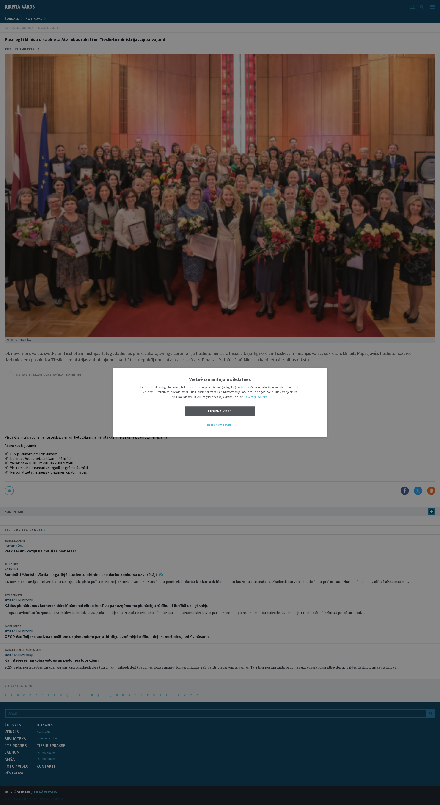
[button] (220, 426)
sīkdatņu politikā (256, 397)
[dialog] (220, 402)
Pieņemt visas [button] (220, 411)
